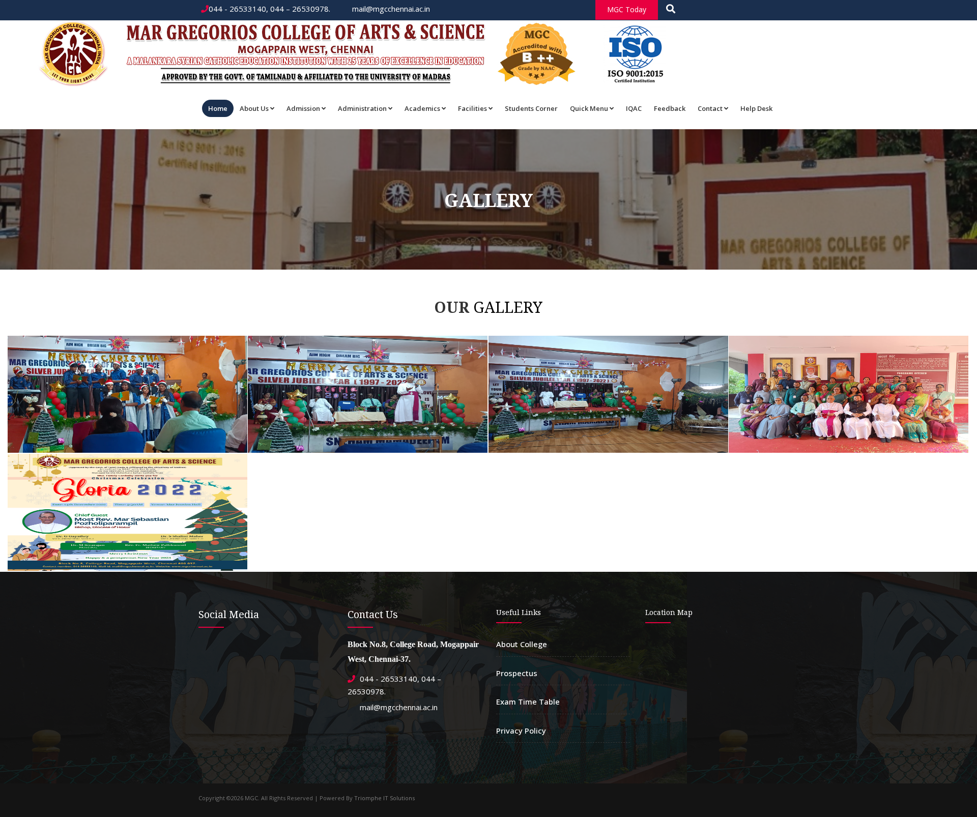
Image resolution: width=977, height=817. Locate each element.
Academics (422, 108)
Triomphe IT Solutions (384, 798)
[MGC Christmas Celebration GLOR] (125, 338)
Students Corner (531, 108)
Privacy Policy (521, 730)
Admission (303, 108)
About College (521, 644)
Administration (362, 108)
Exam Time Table (528, 701)
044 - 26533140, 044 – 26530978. (269, 9)
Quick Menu (589, 108)
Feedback (669, 108)
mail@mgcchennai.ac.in (390, 9)
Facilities (472, 108)
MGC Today (626, 9)
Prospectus (516, 673)
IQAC (634, 108)
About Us (254, 108)
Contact (710, 108)
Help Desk (756, 108)
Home (217, 108)
